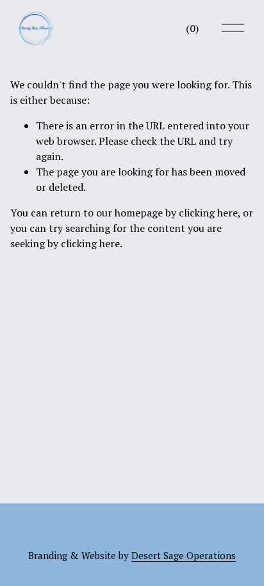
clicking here (208, 213)
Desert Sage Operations (183, 555)
